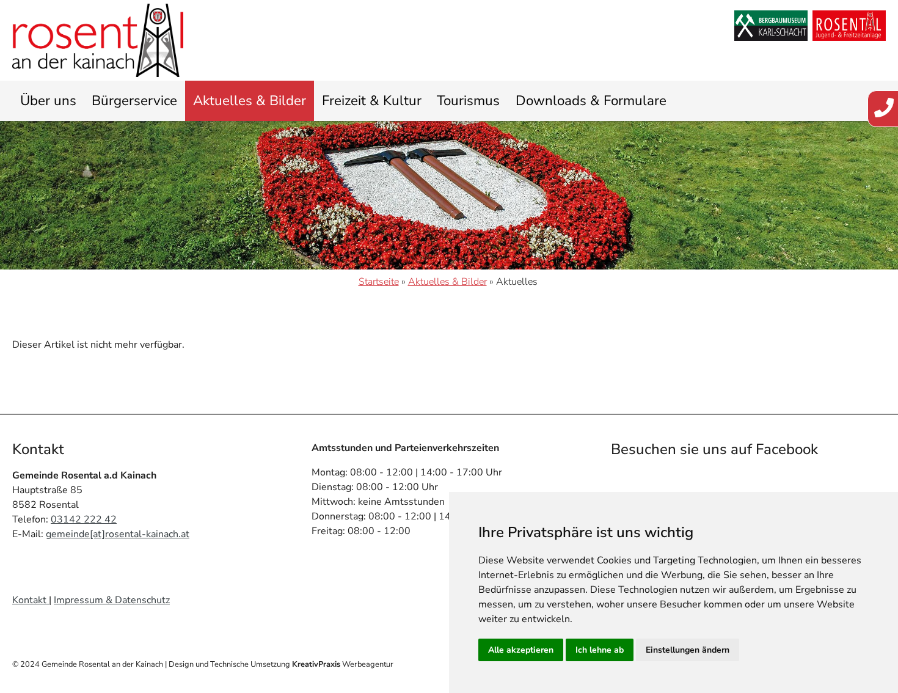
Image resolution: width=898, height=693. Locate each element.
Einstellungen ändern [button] (687, 650)
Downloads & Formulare (591, 100)
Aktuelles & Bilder (249, 100)
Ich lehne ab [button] (599, 650)
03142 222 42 (84, 519)
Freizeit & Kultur (372, 100)
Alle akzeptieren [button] (520, 650)
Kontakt (30, 600)
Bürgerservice (134, 100)
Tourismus (468, 100)
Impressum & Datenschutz (112, 600)
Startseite (379, 281)
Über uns (48, 100)
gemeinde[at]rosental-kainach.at (117, 534)
